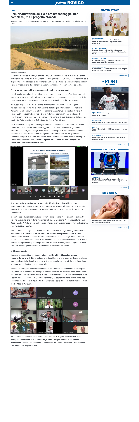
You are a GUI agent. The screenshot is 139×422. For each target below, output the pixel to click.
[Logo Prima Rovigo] (69, 3)
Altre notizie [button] (122, 76)
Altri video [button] (123, 188)
